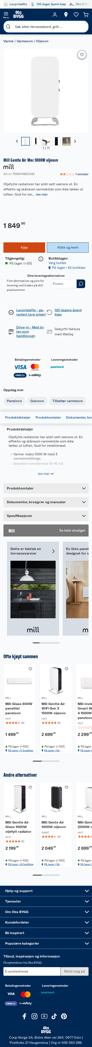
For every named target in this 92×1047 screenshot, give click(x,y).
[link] (74, 174)
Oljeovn (42, 41)
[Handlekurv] (85, 15)
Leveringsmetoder (64, 359)
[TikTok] (54, 1016)
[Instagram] (34, 1016)
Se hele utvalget (72, 530)
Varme (8, 41)
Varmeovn (25, 41)
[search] (8, 26)
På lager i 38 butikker (51, 864)
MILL (8, 697)
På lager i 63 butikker (51, 750)
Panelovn (14, 401)
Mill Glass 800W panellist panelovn (19, 708)
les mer (42, 194)
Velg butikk (57, 263)
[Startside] (30, 15)
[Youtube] (44, 1016)
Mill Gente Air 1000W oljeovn (54, 824)
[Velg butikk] (66, 15)
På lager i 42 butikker (69, 268)
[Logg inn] (55, 15)
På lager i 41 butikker (21, 864)
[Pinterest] (64, 1016)
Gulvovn (37, 401)
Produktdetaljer (17, 417)
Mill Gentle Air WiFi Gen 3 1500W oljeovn (54, 708)
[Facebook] (24, 1016)
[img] (19, 722)
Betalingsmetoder (28, 359)
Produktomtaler (48, 417)
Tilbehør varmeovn (67, 401)
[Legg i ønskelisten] (82, 54)
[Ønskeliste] (76, 15)
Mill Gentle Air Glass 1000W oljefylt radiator (18, 827)
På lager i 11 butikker (20, 750)
